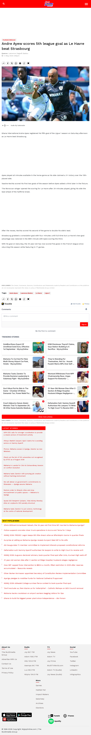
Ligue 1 (47, 293)
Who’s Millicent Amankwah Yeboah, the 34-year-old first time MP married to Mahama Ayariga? (44, 525)
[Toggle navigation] (86, 4)
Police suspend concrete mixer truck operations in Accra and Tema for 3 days (37, 530)
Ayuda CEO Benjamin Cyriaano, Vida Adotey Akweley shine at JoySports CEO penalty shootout (23, 503)
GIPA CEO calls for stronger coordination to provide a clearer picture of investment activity (23, 435)
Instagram (74, 665)
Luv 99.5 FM (29, 670)
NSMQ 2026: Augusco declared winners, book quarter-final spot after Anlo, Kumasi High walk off (45, 555)
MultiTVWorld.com (55, 665)
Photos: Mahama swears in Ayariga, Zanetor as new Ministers (23, 451)
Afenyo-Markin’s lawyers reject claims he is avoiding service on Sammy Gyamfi (23, 443)
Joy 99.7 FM (29, 652)
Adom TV (51, 657)
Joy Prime (51, 661)
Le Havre (39, 293)
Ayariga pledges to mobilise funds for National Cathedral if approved (33, 578)
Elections (40, 708)
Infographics (75, 674)
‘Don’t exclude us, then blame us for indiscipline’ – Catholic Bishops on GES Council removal (43, 588)
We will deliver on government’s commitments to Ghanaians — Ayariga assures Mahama (22, 484)
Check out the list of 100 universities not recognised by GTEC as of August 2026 (23, 459)
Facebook (74, 657)
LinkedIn (73, 670)
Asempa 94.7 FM (31, 665)
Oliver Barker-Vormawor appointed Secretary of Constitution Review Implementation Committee (45, 573)
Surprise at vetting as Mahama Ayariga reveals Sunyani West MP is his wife (36, 540)
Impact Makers (42, 694)
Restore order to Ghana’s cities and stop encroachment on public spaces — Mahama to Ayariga (21, 493)
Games (39, 685)
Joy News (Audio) (54, 674)
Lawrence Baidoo (27, 293)
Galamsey (40, 699)
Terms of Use (7, 668)
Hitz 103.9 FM (30, 661)
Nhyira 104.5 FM (31, 674)
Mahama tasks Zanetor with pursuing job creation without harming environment (22, 476)
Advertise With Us (9, 659)
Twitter (73, 661)
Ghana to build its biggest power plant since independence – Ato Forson (34, 598)
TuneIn (56, 716)
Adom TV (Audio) (54, 670)
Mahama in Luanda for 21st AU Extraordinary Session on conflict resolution (23, 467)
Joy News (51, 652)
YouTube (73, 652)
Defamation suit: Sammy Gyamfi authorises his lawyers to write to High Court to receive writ (43, 550)
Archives (39, 703)
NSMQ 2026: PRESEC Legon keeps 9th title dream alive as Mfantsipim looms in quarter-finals (44, 535)
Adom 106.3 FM (31, 657)
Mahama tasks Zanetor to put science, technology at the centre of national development (23, 511)
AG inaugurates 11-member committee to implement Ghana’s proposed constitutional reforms (44, 545)
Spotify (57, 721)
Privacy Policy (7, 673)
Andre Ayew (14, 293)
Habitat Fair (41, 690)
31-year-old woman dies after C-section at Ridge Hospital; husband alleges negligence (40, 560)
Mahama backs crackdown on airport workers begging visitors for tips (34, 593)
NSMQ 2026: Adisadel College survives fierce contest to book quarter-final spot (37, 583)
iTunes (70, 716)
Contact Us (6, 664)
